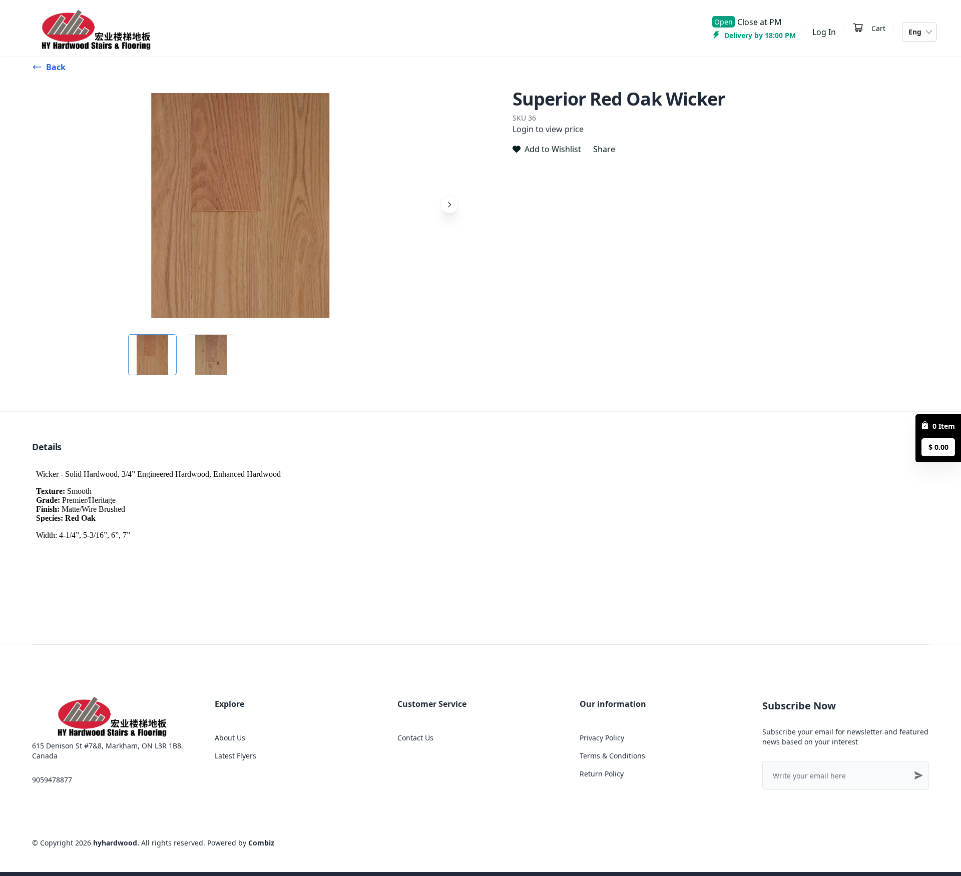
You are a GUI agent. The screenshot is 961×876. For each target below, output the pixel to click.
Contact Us (415, 737)
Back (56, 67)
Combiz (261, 842)
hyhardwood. (116, 842)
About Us (230, 737)
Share (604, 149)
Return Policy (602, 773)
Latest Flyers (235, 755)
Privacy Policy (602, 737)
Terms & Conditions (612, 755)
